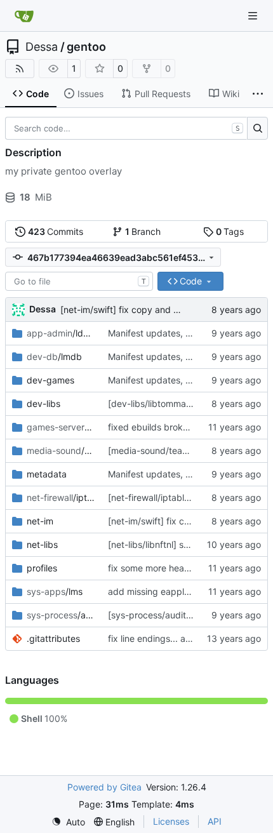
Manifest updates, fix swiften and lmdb (189, 333)
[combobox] (79, 281)
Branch (143, 231)
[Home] (24, 15)
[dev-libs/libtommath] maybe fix (174, 403)
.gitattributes (53, 638)
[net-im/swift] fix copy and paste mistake (146, 309)
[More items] (258, 94)
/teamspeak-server (61, 450)
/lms (55, 591)
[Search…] (257, 128)
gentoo (86, 47)
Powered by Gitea (104, 787)
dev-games (50, 380)
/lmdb (54, 356)
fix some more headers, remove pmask (188, 568)
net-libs (42, 544)
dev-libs (43, 403)
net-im (40, 521)
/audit (61, 615)
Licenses (171, 821)
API (215, 821)
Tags (230, 231)
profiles (42, 568)
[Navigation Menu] (254, 15)
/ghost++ (61, 427)
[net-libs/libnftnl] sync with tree (172, 544)
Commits (56, 231)
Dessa (41, 47)
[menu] (68, 821)
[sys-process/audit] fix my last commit (187, 615)
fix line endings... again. (157, 638)
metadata (47, 474)
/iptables (61, 497)
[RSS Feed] (19, 68)
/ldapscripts (61, 333)
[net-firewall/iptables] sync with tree (183, 497)
